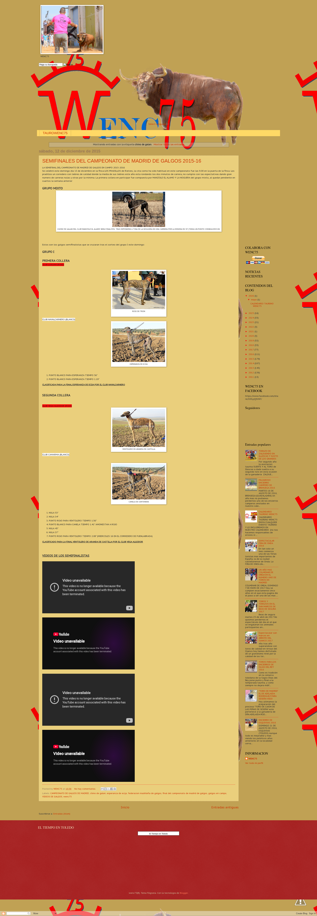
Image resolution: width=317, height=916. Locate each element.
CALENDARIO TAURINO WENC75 (262, 304)
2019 (252, 340)
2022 (252, 326)
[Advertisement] (138, 94)
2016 (252, 354)
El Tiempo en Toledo (158, 834)
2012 (252, 372)
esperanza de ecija (117, 793)
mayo (254, 299)
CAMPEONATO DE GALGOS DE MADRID (69, 793)
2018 (252, 345)
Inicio (125, 807)
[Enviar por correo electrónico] (102, 789)
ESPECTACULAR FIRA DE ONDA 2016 (266, 543)
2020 (252, 336)
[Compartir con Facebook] (111, 789)
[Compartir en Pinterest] (114, 789)
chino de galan (98, 793)
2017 (251, 349)
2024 (252, 317)
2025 (252, 313)
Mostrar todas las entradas (169, 144)
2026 (252, 295)
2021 (252, 331)
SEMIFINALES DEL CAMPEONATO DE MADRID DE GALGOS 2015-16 (121, 161)
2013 (252, 368)
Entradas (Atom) (61, 813)
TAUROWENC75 (55, 133)
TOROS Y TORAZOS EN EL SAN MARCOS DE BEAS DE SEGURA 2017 (267, 606)
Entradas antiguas (225, 807)
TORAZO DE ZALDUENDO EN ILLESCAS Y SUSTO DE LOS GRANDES (268, 455)
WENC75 (252, 758)
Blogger (184, 893)
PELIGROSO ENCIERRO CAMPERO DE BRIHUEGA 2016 (267, 484)
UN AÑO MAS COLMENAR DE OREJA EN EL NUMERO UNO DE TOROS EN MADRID (267, 576)
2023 (252, 322)
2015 (252, 358)
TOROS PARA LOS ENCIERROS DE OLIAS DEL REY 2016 (267, 666)
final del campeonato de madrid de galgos (185, 793)
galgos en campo (217, 793)
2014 (252, 363)
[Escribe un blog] (105, 789)
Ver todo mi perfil (254, 763)
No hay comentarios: (85, 788)
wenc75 (67, 796)
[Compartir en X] (108, 789)
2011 (252, 377)
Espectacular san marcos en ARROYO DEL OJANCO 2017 (268, 636)
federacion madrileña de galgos (144, 793)
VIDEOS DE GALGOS (52, 796)
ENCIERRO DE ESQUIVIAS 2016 (267, 721)
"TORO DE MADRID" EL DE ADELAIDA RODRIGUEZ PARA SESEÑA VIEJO (268, 695)
